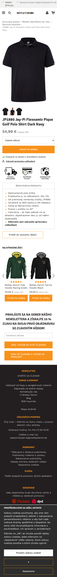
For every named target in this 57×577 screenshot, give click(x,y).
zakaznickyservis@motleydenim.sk (38, 2)
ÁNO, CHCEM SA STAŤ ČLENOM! (28, 345)
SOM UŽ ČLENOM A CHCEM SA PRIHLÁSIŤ (27, 355)
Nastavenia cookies (28, 465)
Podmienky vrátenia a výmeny (28, 455)
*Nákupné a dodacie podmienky (28, 452)
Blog (28, 398)
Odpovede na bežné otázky (28, 388)
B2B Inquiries (28, 401)
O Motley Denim (28, 395)
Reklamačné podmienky (28, 458)
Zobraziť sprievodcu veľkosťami (20, 161)
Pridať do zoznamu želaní (23, 234)
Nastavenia (29, 571)
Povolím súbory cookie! (28, 553)
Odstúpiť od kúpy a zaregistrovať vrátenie (28, 385)
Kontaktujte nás (28, 391)
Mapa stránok (28, 409)
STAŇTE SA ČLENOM (28, 376)
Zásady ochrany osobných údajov (28, 461)
